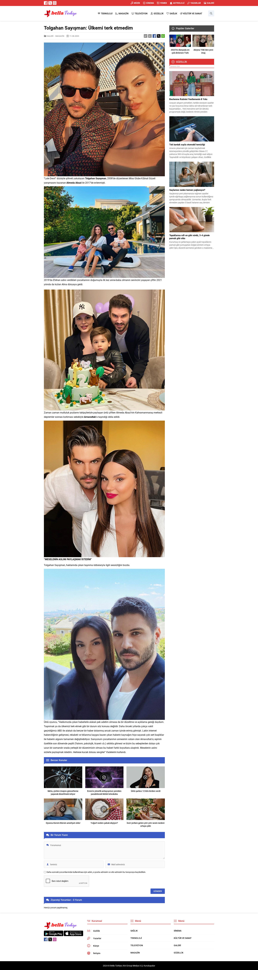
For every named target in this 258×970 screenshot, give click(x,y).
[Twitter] (50, 3)
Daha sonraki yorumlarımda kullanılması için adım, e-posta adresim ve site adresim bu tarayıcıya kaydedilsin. (96, 872)
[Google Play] (53, 934)
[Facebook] (45, 3)
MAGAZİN (59, 36)
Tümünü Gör (174, 66)
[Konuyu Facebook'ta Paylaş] (154, 36)
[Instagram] (54, 3)
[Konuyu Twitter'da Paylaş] (159, 36)
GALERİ (50, 36)
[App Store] (73, 934)
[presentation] (172, 41)
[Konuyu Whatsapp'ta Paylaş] (163, 36)
